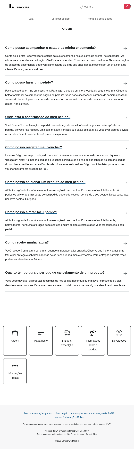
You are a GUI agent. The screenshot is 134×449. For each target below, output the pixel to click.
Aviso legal (61, 413)
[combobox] (102, 6)
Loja (31, 18)
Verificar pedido (60, 18)
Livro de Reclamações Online (68, 417)
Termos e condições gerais (38, 413)
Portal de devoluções (100, 18)
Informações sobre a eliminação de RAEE (92, 413)
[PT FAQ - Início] (22, 6)
